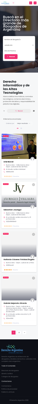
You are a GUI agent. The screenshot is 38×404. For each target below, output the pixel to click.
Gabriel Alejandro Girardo (15, 303)
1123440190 (9, 318)
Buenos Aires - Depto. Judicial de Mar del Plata (18, 166)
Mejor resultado (22, 123)
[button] (4, 146)
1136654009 (10, 172)
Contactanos (6, 386)
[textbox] (8, 45)
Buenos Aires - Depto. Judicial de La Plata (20, 263)
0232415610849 (11, 221)
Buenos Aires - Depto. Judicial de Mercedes (18, 214)
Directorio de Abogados (10, 370)
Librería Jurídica (7, 373)
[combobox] (18, 45)
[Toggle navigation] (13, 3)
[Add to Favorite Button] (33, 136)
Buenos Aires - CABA (13, 165)
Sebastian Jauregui (12, 209)
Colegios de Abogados (9, 377)
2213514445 (10, 265)
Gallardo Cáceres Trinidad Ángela (19, 259)
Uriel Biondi (8, 162)
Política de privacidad (9, 389)
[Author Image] (32, 159)
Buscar (12, 57)
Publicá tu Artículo (8, 392)
